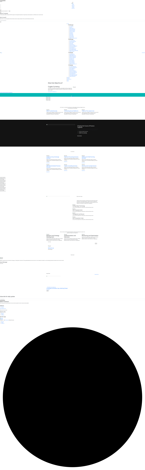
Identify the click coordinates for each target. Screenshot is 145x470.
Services (73, 6)
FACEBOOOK (2, 92)
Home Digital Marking (73, 49)
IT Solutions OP (72, 58)
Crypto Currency (72, 51)
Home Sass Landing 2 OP (73, 71)
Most (51, 111)
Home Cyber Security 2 (73, 48)
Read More (48, 162)
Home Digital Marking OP (73, 75)
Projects (73, 7)
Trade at (88, 111)
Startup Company (72, 31)
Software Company (72, 30)
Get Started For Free (51, 91)
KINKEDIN (11, 92)
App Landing (71, 34)
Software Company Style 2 (73, 38)
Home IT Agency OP (72, 68)
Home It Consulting (72, 45)
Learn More (48, 289)
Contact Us (143, 52)
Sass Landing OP (72, 61)
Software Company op (73, 56)
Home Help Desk (72, 47)
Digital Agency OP (72, 54)
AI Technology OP (72, 62)
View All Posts (97, 274)
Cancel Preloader (2, 0)
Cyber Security (72, 37)
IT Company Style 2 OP (73, 66)
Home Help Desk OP (72, 73)
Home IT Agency (72, 42)
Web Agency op (72, 59)
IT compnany (71, 26)
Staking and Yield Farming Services (88, 157)
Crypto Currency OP (72, 76)
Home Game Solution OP (73, 72)
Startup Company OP (73, 57)
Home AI (71, 27)
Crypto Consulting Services (70, 166)
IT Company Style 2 (72, 40)
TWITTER (8, 92)
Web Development (72, 29)
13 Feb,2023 (48, 287)
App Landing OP (72, 60)
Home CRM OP (72, 69)
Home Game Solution (73, 46)
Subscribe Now (2, 300)
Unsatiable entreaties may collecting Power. (57, 288)
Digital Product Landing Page (74, 50)
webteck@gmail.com (3, 308)
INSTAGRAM (5, 92)
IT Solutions (71, 32)
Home (73, 4)
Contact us (73, 8)
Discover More (79, 135)
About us (68, 77)
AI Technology (72, 36)
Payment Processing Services (71, 157)
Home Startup (72, 44)
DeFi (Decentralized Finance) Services (53, 166)
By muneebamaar (53, 287)
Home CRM (71, 43)
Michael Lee (51, 248)
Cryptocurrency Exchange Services (52, 157)
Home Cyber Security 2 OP (73, 74)
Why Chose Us (69, 79)
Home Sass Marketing (73, 41)
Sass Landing (71, 35)
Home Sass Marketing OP (73, 67)
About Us (73, 5)
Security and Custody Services (89, 166)
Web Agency (71, 33)
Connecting (71, 111)
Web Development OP (73, 55)
